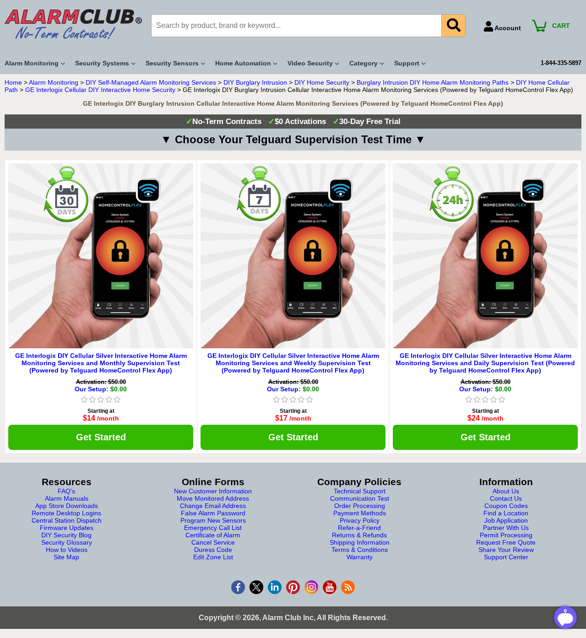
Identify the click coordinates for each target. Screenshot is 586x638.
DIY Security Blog (66, 535)
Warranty (360, 557)
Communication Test (359, 498)
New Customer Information (213, 491)
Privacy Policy (360, 520)
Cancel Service (213, 542)
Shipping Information (360, 542)
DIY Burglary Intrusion (255, 82)
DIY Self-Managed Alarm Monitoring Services (151, 82)
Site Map (66, 557)
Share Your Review (506, 549)
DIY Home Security (321, 82)
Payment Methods (359, 513)
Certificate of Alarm (212, 535)
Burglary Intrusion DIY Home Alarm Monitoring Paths (433, 82)
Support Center (506, 557)
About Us (506, 491)
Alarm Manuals (66, 498)
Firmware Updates (66, 527)
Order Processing (359, 505)
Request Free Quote (506, 542)
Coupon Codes (506, 505)
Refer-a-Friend (359, 527)
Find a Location (505, 513)
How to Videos (66, 549)
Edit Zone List (213, 557)
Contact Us (506, 498)
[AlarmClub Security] (73, 24)
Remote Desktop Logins (66, 513)
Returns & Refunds (359, 535)
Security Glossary (66, 542)
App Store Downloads (66, 505)
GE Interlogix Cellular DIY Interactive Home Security (100, 89)
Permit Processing (506, 535)
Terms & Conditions (359, 549)
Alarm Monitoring (53, 82)
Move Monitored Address (213, 498)
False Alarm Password (213, 513)
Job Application (506, 520)
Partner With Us (506, 527)
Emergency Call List (213, 527)
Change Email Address (213, 505)
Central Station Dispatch (67, 520)
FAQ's (66, 491)
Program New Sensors (213, 520)
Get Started (101, 437)
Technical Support (359, 491)
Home (13, 82)
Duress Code (213, 549)
